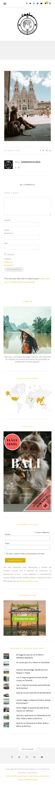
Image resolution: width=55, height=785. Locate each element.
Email (7, 543)
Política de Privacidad (29, 581)
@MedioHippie (32, 780)
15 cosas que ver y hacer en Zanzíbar (33, 662)
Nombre (7, 220)
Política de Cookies (41, 776)
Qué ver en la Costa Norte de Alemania (33, 693)
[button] (27, 106)
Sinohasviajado (30, 162)
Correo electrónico (9, 231)
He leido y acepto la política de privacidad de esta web (26, 554)
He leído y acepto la (9, 259)
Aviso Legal (28, 776)
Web (5, 243)
